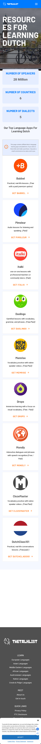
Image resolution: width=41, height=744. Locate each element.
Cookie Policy (11, 741)
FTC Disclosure (20, 714)
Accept (21, 737)
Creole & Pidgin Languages (20, 683)
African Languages (20, 671)
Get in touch (20, 698)
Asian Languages (20, 663)
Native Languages (20, 679)
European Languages (20, 660)
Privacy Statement (21, 741)
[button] (38, 720)
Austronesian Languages (20, 675)
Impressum (30, 741)
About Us (20, 695)
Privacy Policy (20, 710)
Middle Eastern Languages (20, 667)
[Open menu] (36, 4)
